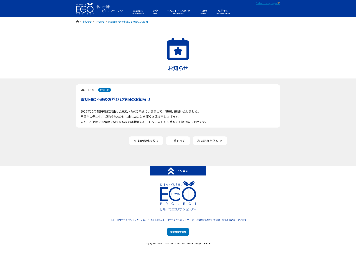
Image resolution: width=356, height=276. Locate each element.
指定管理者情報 (178, 231)
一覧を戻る (178, 140)
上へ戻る (182, 171)
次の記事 (207, 140)
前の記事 (148, 140)
